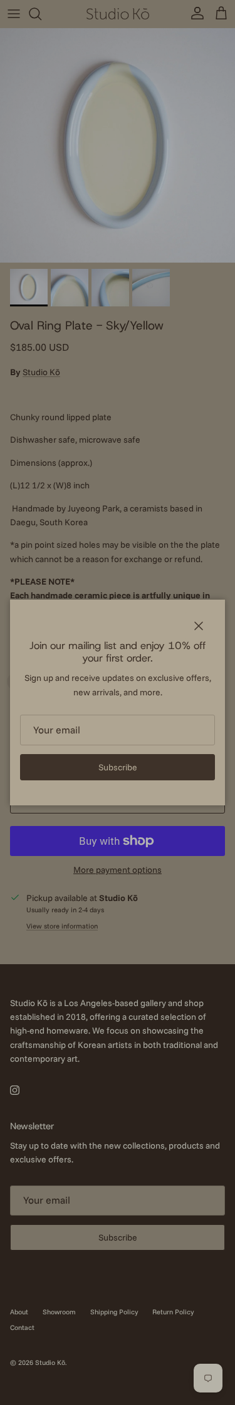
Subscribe (117, 767)
